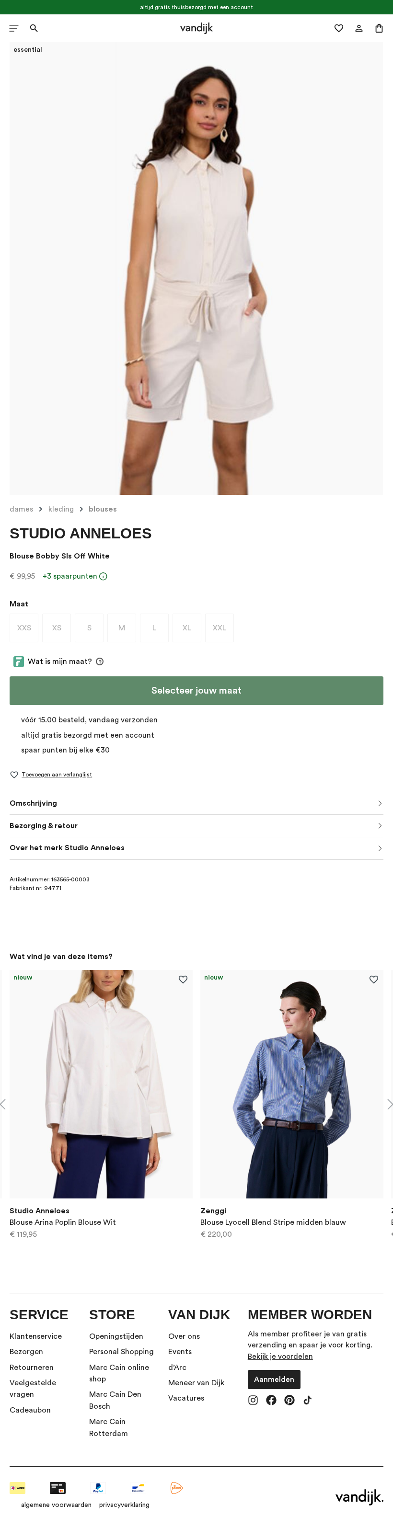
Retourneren (32, 1367)
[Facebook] (271, 1401)
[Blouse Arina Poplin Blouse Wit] (101, 1084)
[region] (196, 1104)
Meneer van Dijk (196, 1383)
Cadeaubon (30, 1410)
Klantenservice (36, 1336)
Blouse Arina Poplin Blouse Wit (63, 1222)
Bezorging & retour (44, 826)
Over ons (184, 1336)
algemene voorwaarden (56, 1505)
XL (192, 630)
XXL (223, 630)
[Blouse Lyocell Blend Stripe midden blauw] (291, 1084)
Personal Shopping (121, 1352)
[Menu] (14, 28)
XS (61, 630)
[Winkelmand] (379, 28)
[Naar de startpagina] (196, 28)
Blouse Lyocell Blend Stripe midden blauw (273, 1222)
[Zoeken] (34, 28)
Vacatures (186, 1398)
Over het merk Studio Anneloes (67, 848)
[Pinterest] (289, 1401)
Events (180, 1352)
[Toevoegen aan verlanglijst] (183, 980)
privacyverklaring (124, 1505)
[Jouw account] (359, 28)
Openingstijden (116, 1336)
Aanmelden (274, 1379)
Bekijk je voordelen (280, 1356)
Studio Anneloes (81, 533)
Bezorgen (26, 1352)
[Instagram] (253, 1401)
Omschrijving (33, 803)
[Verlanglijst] (339, 28)
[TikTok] (307, 1401)
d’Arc (177, 1367)
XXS (27, 630)
